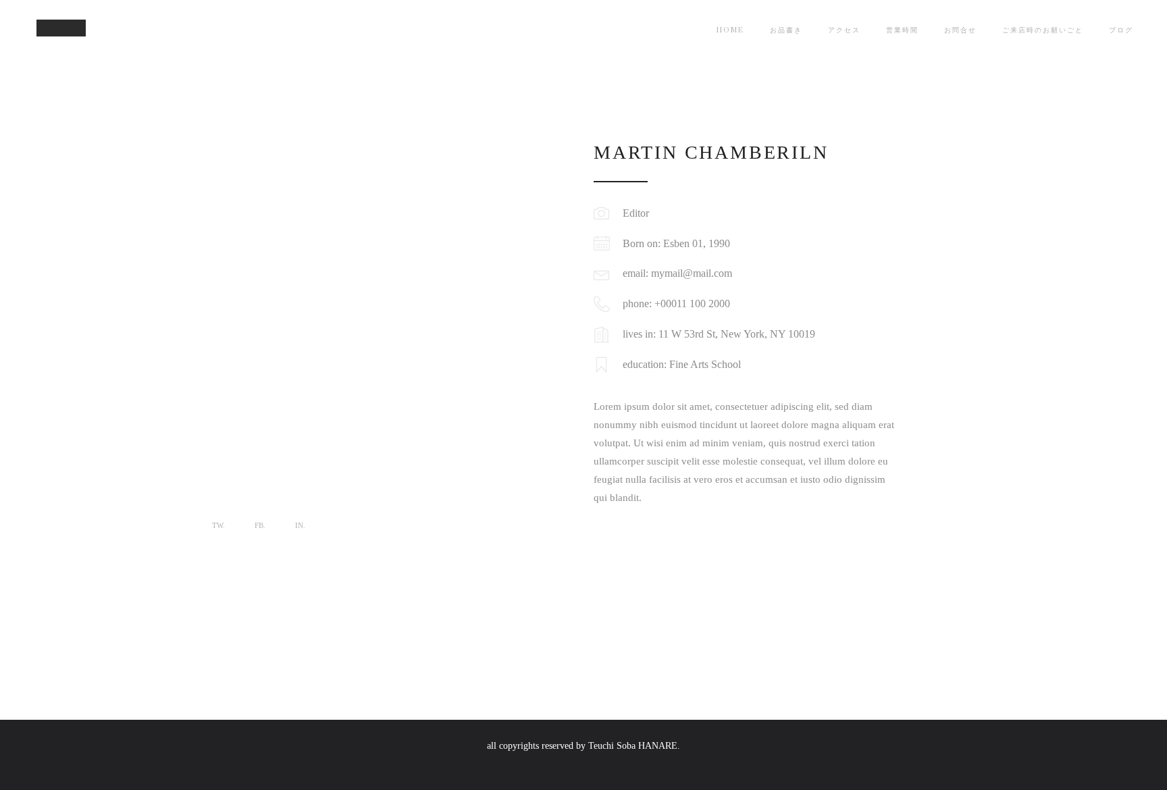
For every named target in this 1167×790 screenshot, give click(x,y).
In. (300, 525)
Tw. (218, 525)
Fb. (260, 525)
